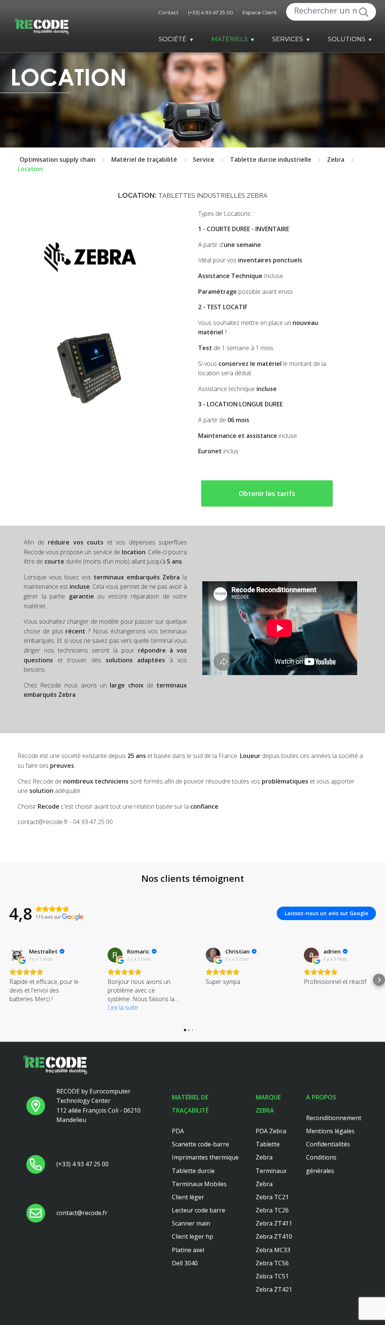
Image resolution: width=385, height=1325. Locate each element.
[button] (6, 980)
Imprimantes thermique (205, 1157)
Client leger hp (192, 1236)
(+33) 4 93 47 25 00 (210, 12)
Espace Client (260, 12)
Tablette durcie (193, 1171)
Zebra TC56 (272, 1263)
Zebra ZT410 (274, 1236)
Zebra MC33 (273, 1250)
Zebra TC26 (272, 1210)
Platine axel (188, 1250)
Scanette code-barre (200, 1144)
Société (172, 39)
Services (287, 39)
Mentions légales (330, 1131)
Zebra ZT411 (274, 1223)
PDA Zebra (271, 1131)
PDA (178, 1131)
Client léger (188, 1197)
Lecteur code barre (198, 1210)
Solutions (346, 39)
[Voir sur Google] (16, 955)
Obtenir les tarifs (267, 493)
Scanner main (191, 1223)
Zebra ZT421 (274, 1289)
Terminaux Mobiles (199, 1184)
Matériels (229, 39)
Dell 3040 (185, 1263)
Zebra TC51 (272, 1276)
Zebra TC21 (272, 1197)
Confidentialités (328, 1144)
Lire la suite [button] (123, 1007)
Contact (168, 12)
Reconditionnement (333, 1118)
